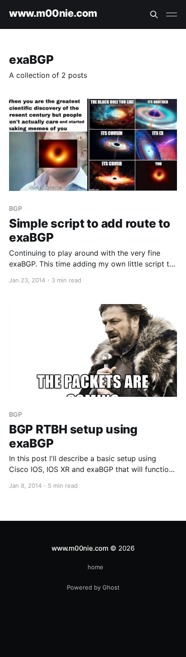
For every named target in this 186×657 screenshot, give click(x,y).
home (95, 567)
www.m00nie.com (53, 13)
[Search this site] (154, 14)
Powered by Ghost (93, 587)
